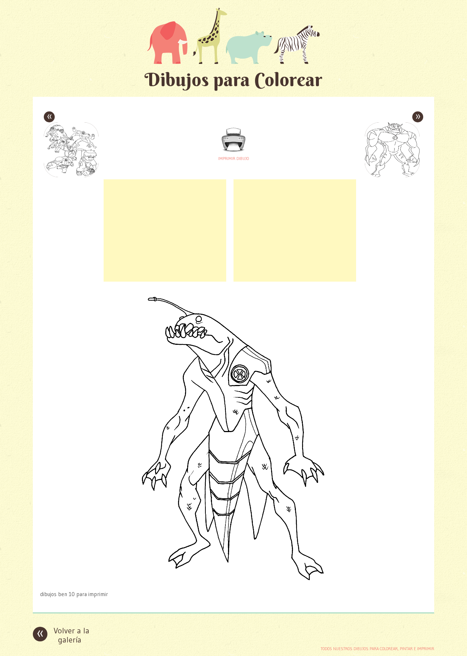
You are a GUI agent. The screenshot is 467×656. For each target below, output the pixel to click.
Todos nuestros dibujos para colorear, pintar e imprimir (377, 648)
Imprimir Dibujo (233, 158)
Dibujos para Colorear (233, 79)
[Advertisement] (165, 230)
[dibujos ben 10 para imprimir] (233, 579)
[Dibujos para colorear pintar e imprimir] (233, 35)
